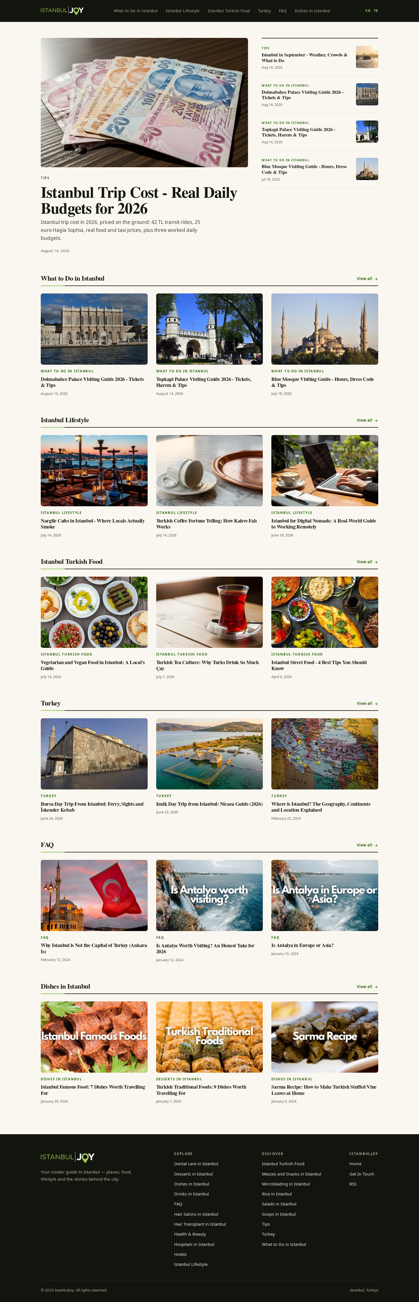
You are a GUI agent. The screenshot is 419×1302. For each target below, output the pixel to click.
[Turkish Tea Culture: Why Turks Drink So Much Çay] (209, 612)
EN (368, 10)
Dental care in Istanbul (196, 1163)
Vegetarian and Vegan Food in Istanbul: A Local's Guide (93, 665)
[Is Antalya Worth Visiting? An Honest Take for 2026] (209, 895)
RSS (353, 1184)
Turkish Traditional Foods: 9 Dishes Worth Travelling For (201, 1090)
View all (364, 278)
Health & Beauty (190, 1234)
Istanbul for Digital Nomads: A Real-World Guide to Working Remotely (323, 523)
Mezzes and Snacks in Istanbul (291, 1174)
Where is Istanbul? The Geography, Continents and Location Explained (320, 807)
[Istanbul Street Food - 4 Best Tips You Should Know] (324, 612)
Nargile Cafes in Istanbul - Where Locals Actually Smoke (93, 523)
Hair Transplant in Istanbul (200, 1224)
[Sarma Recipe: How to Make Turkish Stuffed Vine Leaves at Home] (324, 1037)
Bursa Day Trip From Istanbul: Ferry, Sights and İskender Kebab (92, 807)
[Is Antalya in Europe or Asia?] (324, 895)
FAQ (283, 10)
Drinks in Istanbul (191, 1194)
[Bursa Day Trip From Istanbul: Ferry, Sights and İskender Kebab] (94, 753)
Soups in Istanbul (279, 1214)
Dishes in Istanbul (312, 10)
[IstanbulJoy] (62, 10)
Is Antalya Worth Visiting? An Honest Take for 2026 (205, 948)
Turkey (264, 10)
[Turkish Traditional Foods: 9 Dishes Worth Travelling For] (209, 1037)
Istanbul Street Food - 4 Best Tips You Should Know (319, 665)
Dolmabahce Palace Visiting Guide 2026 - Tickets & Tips (92, 382)
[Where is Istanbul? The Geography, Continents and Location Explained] (324, 753)
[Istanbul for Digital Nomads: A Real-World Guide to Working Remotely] (324, 470)
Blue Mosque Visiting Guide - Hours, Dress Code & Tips (322, 382)
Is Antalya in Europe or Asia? (302, 945)
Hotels (180, 1254)
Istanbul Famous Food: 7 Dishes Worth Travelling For (93, 1090)
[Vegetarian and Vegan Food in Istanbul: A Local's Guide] (94, 612)
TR (376, 10)
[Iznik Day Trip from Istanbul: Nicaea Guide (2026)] (209, 753)
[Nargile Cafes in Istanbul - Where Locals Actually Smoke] (94, 470)
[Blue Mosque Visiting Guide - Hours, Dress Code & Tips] (324, 329)
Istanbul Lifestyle (183, 10)
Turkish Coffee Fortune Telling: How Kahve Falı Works (206, 523)
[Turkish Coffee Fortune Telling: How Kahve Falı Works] (209, 470)
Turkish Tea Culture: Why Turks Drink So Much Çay (207, 665)
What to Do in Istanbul (136, 10)
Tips (266, 1224)
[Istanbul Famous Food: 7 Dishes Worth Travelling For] (94, 1037)
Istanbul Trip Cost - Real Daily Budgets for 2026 (139, 199)
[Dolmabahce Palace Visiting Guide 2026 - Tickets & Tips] (94, 329)
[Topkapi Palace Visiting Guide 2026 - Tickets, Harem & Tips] (209, 329)
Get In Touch (361, 1174)
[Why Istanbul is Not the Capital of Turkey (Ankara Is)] (94, 895)
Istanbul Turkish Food (229, 10)
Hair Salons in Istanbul (196, 1214)
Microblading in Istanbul (286, 1184)
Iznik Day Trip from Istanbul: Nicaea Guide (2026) (209, 803)
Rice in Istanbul (277, 1194)
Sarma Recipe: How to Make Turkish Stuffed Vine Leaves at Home (324, 1090)
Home (355, 1163)
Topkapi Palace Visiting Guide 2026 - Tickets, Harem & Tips (203, 382)
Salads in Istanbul (279, 1204)
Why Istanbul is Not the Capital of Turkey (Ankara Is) (94, 948)
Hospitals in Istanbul (194, 1244)
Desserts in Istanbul (193, 1174)
